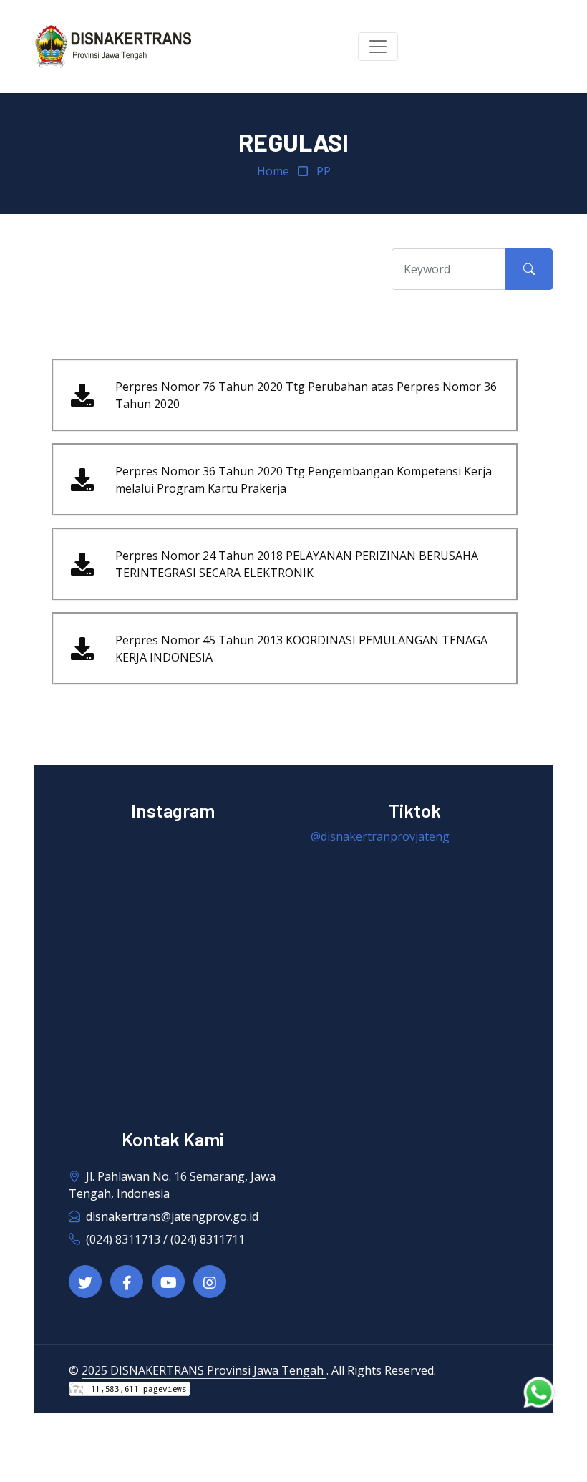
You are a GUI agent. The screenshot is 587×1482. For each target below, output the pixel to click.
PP (323, 171)
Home (273, 171)
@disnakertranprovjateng (380, 836)
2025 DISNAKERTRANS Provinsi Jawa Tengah (204, 1370)
